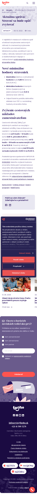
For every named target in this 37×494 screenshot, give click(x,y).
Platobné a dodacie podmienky (18, 458)
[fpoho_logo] (5, 3)
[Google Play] (27, 465)
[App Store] (10, 465)
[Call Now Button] (32, 489)
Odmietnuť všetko (18, 273)
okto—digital (24, 488)
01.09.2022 (6, 162)
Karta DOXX (7, 185)
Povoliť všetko (18, 259)
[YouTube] (20, 415)
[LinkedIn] (23, 415)
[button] (27, 3)
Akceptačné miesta (18, 445)
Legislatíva (18, 455)
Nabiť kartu (15, 187)
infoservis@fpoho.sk (18, 422)
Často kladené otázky (18, 448)
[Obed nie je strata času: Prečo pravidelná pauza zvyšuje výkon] (16, 291)
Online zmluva (18, 185)
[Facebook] (14, 415)
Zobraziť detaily (25, 253)
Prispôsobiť (17, 266)
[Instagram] (17, 415)
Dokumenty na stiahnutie (18, 452)
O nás (18, 442)
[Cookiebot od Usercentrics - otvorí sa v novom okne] (26, 219)
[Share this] (6, 205)
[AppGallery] (18, 471)
